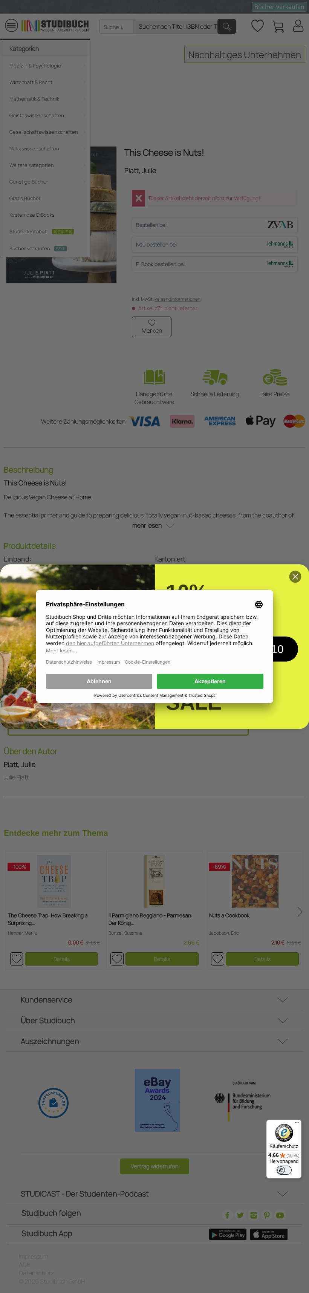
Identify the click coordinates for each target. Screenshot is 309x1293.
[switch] (284, 1170)
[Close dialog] (295, 576)
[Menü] (296, 1124)
